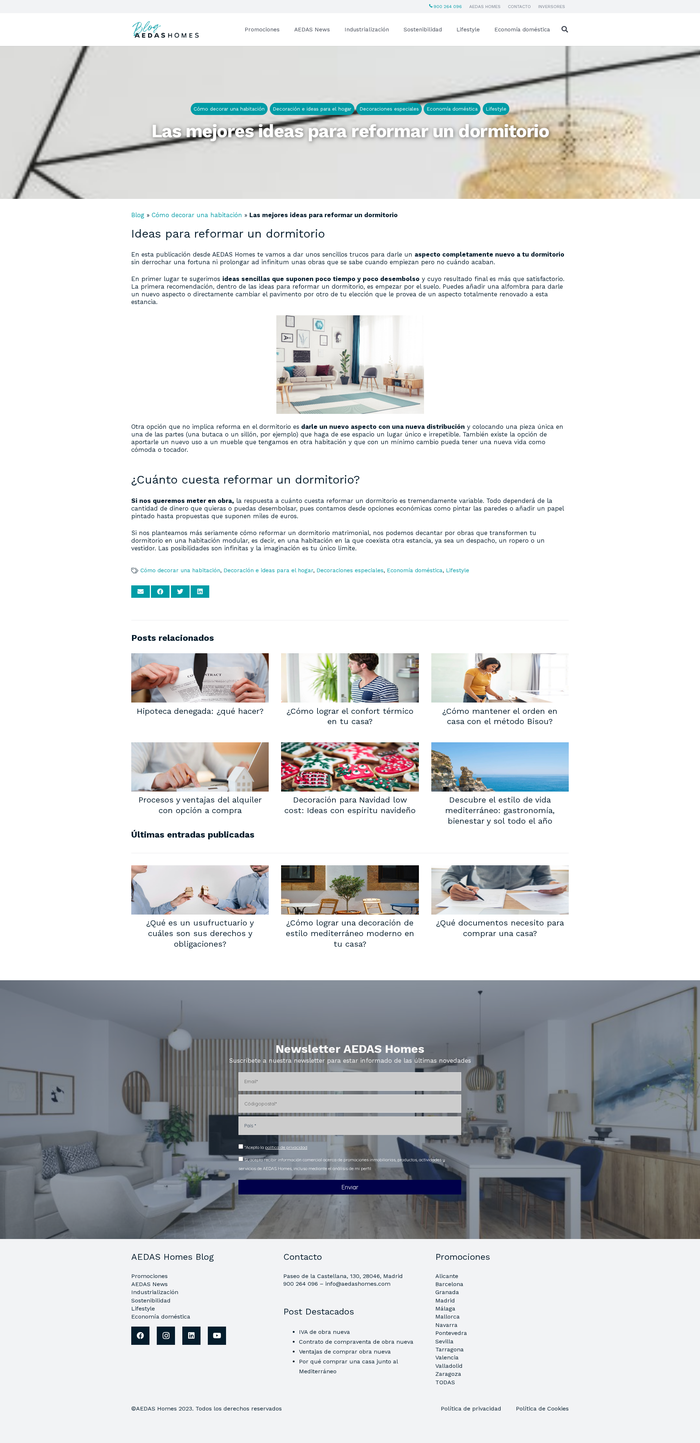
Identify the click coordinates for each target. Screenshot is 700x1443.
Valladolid (449, 1365)
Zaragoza (448, 1373)
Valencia (447, 1357)
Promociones (149, 1276)
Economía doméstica (415, 570)
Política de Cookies (542, 1408)
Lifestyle (457, 570)
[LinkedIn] (191, 1336)
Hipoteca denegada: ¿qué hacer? (200, 711)
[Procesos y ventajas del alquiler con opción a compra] (200, 747)
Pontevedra (451, 1333)
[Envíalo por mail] (140, 591)
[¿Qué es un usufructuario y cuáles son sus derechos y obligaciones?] (200, 870)
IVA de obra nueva (324, 1331)
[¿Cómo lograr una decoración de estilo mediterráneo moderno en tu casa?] (350, 870)
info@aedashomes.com (357, 1283)
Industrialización (154, 1292)
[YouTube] (217, 1336)
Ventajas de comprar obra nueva (345, 1351)
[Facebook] (140, 1336)
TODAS (445, 1382)
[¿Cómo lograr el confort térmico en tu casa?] (350, 658)
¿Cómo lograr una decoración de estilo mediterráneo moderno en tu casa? (350, 933)
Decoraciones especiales (350, 570)
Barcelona (449, 1284)
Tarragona (449, 1349)
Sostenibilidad (151, 1300)
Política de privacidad (472, 1408)
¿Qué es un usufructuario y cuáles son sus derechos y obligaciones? (200, 933)
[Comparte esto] (160, 591)
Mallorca (447, 1316)
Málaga (445, 1308)
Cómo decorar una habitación (197, 215)
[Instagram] (166, 1336)
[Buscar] (564, 29)
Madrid (445, 1300)
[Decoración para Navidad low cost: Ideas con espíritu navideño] (350, 747)
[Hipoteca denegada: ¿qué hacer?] (200, 658)
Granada (447, 1292)
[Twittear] (180, 591)
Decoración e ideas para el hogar (268, 570)
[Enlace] (166, 29)
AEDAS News (149, 1284)
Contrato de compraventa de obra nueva (356, 1341)
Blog (137, 215)
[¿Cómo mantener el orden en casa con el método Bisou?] (500, 658)
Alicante (446, 1276)
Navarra (446, 1324)
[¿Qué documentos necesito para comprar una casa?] (500, 870)
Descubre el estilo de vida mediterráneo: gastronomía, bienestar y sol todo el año (500, 810)
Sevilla (444, 1341)
